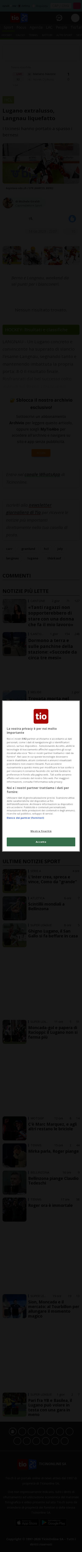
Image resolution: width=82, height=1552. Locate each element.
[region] (41, 776)
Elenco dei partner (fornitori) (25, 817)
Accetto (41, 841)
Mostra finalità (41, 831)
